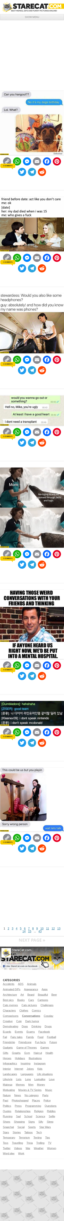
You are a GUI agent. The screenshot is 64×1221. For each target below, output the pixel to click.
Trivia (29, 1143)
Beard (30, 994)
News (17, 1095)
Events (19, 1031)
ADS (20, 984)
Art (22, 994)
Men (30, 1084)
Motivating (9, 1090)
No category (32, 1095)
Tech (39, 1132)
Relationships (23, 1111)
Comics (36, 1010)
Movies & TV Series (30, 1090)
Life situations (45, 1074)
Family (30, 1037)
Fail (5, 1037)
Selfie (52, 1116)
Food (40, 1037)
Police (47, 1100)
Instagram (40, 1063)
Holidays (20, 1058)
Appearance (31, 989)
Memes (20, 1084)
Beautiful (43, 994)
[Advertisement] (32, 54)
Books (21, 1000)
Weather (39, 1148)
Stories (17, 1132)
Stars (6, 1132)
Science (40, 1116)
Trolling (40, 1143)
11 (47, 928)
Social (21, 1127)
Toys (5, 1143)
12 (53, 928)
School (28, 1116)
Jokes (30, 1068)
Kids (39, 1068)
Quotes (7, 1111)
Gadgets (8, 1047)
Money (41, 1084)
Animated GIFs (11, 989)
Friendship (9, 1042)
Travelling (17, 1143)
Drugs (48, 1026)
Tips (47, 1137)
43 (40, 931)
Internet (18, 1068)
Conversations (31, 1016)
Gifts (5, 1053)
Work (21, 1153)
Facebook (44, 1031)
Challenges (47, 1005)
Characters (9, 1010)
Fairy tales (16, 1037)
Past (5, 1100)
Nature (7, 1095)
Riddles (51, 1111)
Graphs (16, 1053)
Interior (7, 1068)
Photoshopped (20, 1100)
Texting (37, 1137)
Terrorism (24, 1137)
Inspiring (25, 1063)
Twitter (6, 1148)
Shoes (6, 1121)
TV (49, 1143)
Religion (38, 1111)
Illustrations (35, 1058)
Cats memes (10, 1005)
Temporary (9, 1137)
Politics (7, 1105)
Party (45, 1095)
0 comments (7, 165)
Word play (9, 1153)
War (28, 1148)
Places (36, 1100)
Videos (18, 1148)
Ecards (7, 1031)
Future (53, 1042)
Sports (32, 1127)
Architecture (10, 994)
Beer (54, 994)
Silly (40, 1121)
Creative (8, 1021)
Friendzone (24, 1042)
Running (7, 1116)
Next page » (32, 940)
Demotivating (10, 1026)
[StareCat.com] (32, 7)
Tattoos (28, 1132)
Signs (31, 1121)
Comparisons (10, 1016)
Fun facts (40, 1042)
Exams (30, 1031)
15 (29, 931)
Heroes (7, 1058)
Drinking (36, 1026)
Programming (33, 1105)
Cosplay (48, 1016)
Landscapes (10, 1074)
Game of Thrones (26, 1047)
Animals (31, 984)
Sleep (50, 1121)
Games (44, 1047)
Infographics (10, 1063)
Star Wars (45, 1127)
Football (51, 1037)
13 (58, 928)
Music (48, 1090)
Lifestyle (7, 1079)
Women (51, 1148)
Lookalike (39, 1079)
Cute (19, 1021)
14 (24, 931)
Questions (51, 1105)
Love (52, 1079)
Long (28, 1079)
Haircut (38, 1053)
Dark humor (32, 1021)
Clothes (23, 1010)
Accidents (8, 984)
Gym (27, 1053)
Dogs (25, 1026)
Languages (27, 1074)
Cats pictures (29, 1005)
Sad (18, 1116)
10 (42, 928)
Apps (45, 989)
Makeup (7, 1084)
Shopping (19, 1121)
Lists (19, 1079)
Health (49, 1053)
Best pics (8, 1000)
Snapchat (8, 1127)
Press (18, 1105)
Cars (31, 1000)
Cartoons (43, 1000)
